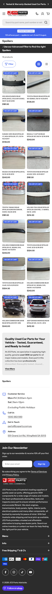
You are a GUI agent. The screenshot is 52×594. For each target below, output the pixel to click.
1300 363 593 (15, 416)
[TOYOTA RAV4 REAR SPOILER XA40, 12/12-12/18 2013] (38, 230)
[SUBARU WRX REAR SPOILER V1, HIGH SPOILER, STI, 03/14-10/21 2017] (13, 119)
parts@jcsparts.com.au (20, 426)
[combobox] (26, 22)
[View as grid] (38, 64)
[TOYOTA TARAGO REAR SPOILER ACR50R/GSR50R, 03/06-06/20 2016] (13, 193)
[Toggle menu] (4, 13)
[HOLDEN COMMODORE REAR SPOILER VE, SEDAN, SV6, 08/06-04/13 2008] (38, 268)
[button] (4, 4)
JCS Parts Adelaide (18, 582)
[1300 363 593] (37, 13)
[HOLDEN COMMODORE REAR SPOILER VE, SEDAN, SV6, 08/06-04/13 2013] (13, 230)
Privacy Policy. (12, 475)
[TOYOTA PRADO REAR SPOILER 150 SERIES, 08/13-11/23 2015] (38, 82)
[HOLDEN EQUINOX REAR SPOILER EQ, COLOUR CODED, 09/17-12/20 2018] (13, 82)
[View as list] (46, 64)
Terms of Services (39, 471)
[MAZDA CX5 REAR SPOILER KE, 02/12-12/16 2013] (13, 157)
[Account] (42, 13)
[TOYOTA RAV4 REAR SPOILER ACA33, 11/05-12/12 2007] (38, 157)
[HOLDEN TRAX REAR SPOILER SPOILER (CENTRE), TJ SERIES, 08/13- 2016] (38, 193)
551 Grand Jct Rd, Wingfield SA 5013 (27, 435)
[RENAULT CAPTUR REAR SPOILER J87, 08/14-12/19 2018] (38, 119)
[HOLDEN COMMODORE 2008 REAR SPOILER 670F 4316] (13, 306)
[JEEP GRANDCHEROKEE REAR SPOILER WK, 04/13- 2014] (38, 306)
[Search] (46, 22)
